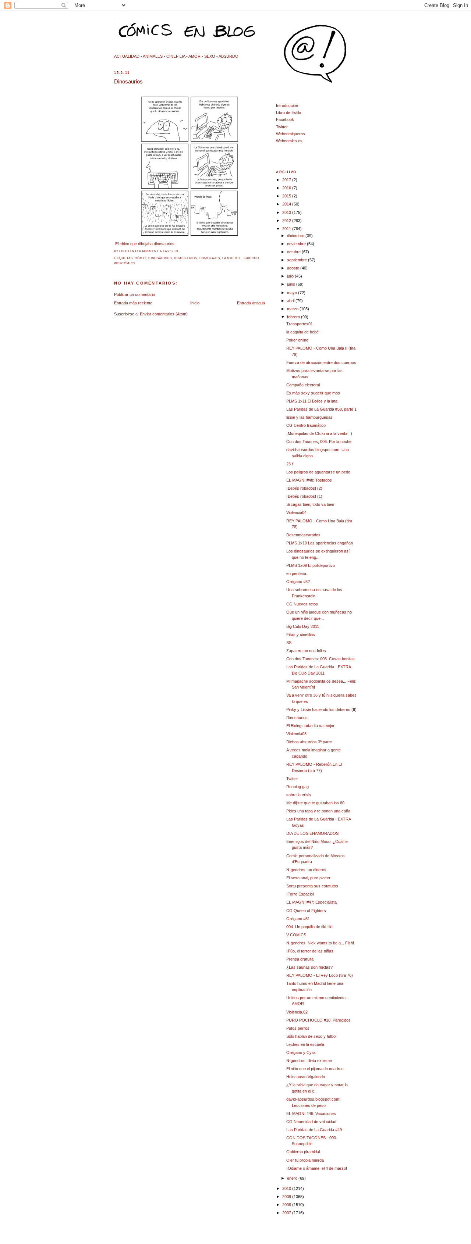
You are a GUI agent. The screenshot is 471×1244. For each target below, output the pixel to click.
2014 (287, 204)
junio (291, 284)
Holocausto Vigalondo (305, 1077)
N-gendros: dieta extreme (309, 1060)
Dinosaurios (128, 81)
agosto (293, 268)
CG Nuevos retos (302, 604)
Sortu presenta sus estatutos (312, 886)
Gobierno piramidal (303, 1152)
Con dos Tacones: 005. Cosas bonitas (320, 659)
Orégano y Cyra (300, 1052)
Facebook (285, 119)
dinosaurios (160, 258)
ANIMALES (153, 56)
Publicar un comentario (134, 294)
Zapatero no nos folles (306, 650)
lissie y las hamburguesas (309, 417)
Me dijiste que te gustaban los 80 (315, 803)
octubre (294, 252)
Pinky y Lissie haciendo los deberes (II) (321, 709)
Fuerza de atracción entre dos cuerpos (321, 362)
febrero (294, 317)
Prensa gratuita (300, 959)
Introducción (287, 105)
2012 (287, 220)
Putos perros (297, 1028)
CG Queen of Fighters (306, 910)
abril (291, 301)
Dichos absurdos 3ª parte (309, 742)
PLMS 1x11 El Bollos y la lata (311, 401)
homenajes (209, 258)
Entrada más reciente (133, 303)
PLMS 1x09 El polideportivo (310, 565)
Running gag (297, 786)
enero (292, 1178)
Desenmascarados (303, 535)
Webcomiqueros (290, 134)
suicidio (251, 258)
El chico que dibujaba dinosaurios (144, 244)
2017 (287, 180)
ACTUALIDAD (126, 56)
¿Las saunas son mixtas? (309, 967)
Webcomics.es (289, 141)
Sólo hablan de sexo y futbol (311, 1036)
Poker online (297, 340)
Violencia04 (296, 512)
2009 (287, 1196)
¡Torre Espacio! (300, 894)
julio (291, 276)
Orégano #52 (298, 581)
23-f (289, 464)
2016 (287, 188)
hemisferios (185, 258)
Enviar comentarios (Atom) (164, 314)
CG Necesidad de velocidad (311, 1121)
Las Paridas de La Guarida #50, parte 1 (321, 409)
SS (288, 642)
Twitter (282, 127)
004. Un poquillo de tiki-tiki (309, 927)
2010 (287, 1188)
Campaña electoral (303, 385)
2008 (287, 1204)
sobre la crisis (298, 795)
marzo (293, 309)
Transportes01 (299, 324)
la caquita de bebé (302, 332)
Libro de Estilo (288, 112)
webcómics (124, 263)
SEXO (209, 56)
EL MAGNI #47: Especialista (311, 902)
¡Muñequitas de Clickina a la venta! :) (319, 433)
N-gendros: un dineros (306, 870)
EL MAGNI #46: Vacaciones (311, 1113)
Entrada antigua (251, 303)
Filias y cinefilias (300, 634)
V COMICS (296, 935)
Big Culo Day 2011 (302, 626)
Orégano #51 (298, 918)
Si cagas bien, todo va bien (310, 504)
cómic (140, 258)
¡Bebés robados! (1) (304, 496)
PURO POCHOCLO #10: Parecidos (318, 1020)
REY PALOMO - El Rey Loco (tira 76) (319, 975)
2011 (287, 228)
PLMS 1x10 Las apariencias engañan (319, 543)
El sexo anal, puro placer (308, 878)
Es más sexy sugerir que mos (313, 393)
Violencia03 (296, 734)
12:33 (174, 251)
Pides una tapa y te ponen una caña (318, 811)
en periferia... (297, 573)
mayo (292, 292)
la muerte (231, 258)
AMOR (194, 56)
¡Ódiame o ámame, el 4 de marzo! (316, 1168)
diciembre (296, 235)
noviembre (297, 244)
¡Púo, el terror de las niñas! (310, 951)
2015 (287, 196)
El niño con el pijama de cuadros (315, 1068)
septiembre (297, 260)
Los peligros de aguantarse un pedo (318, 472)
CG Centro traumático (306, 425)
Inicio (194, 303)
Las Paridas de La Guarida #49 (314, 1129)
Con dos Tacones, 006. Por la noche (318, 441)
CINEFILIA (175, 56)
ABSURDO (228, 56)
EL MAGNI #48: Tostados (309, 480)
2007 (287, 1213)
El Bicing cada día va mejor (310, 725)
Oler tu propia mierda (305, 1160)
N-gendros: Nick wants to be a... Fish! (320, 943)
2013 (287, 212)
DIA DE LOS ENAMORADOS (312, 833)
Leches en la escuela (305, 1044)
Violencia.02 (297, 1012)
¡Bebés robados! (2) (304, 488)
